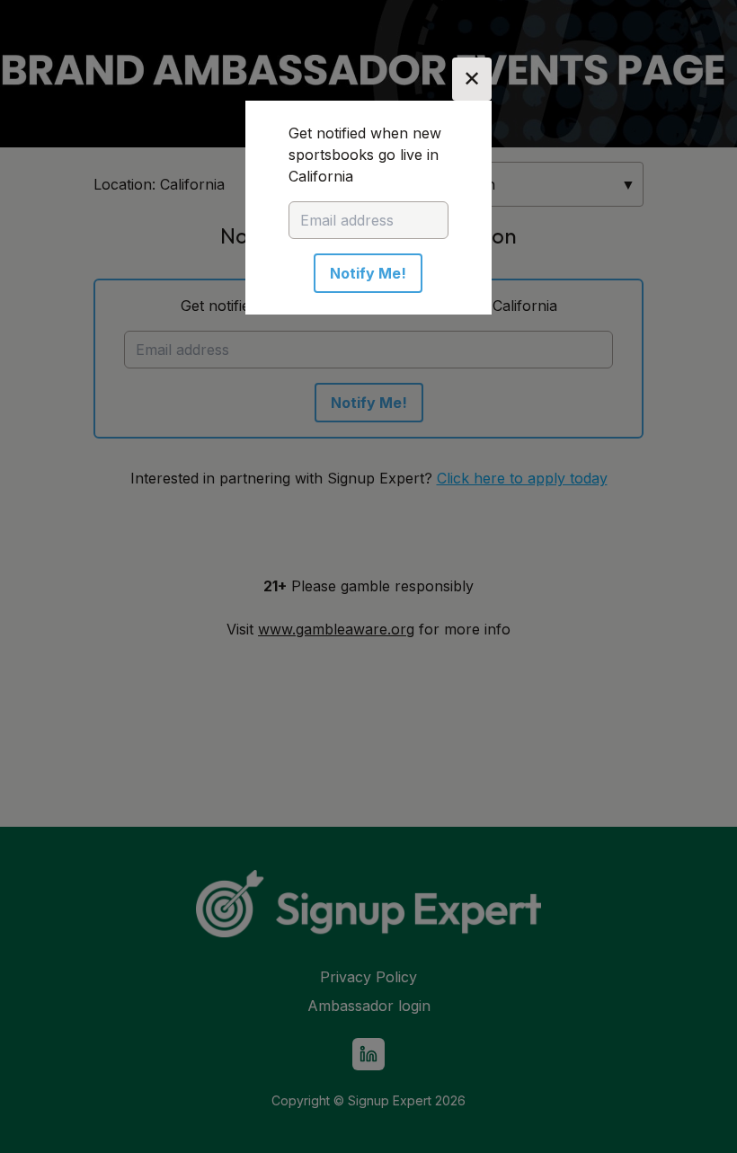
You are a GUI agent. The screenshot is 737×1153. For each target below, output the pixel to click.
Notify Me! (368, 273)
